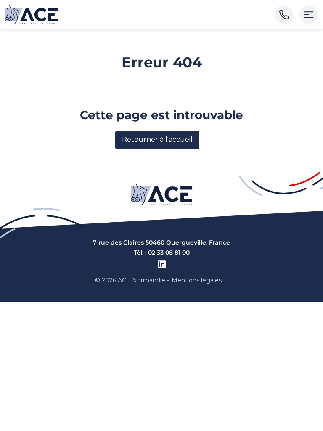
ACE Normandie (141, 280)
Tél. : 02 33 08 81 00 (162, 252)
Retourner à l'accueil (157, 140)
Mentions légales (197, 280)
